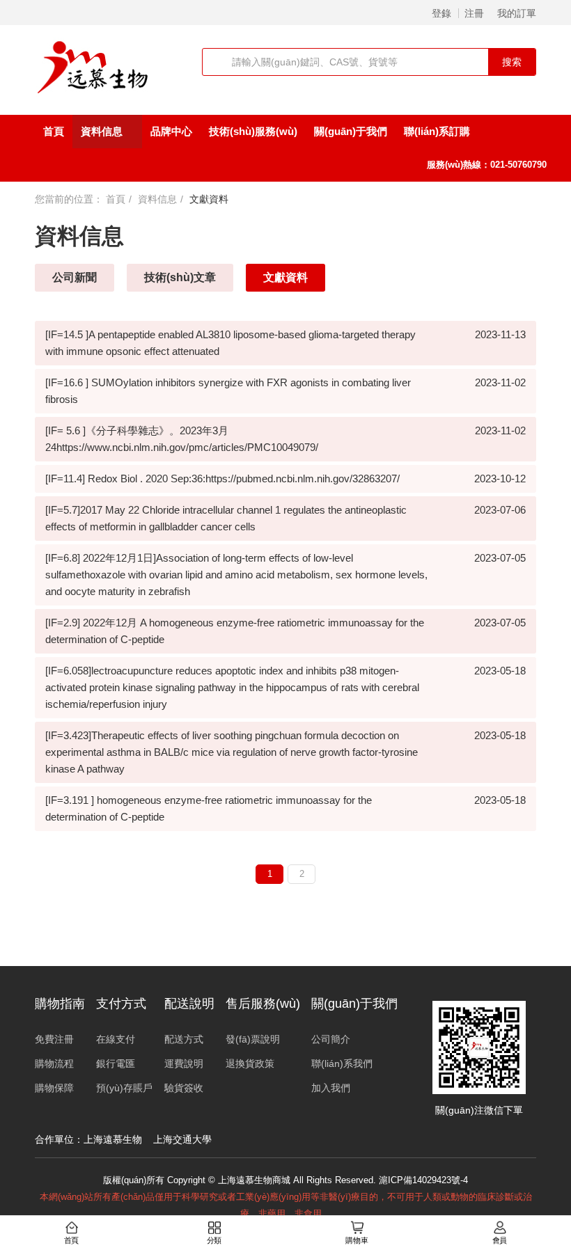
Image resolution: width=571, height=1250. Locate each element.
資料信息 (103, 131)
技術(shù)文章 (180, 277)
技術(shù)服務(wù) (253, 131)
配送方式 (183, 1039)
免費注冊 (54, 1039)
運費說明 (183, 1063)
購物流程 (54, 1063)
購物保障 (54, 1087)
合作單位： (59, 1139)
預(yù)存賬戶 (124, 1087)
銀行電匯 (115, 1063)
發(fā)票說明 (253, 1039)
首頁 (53, 131)
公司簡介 (330, 1039)
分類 (214, 1240)
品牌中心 (171, 131)
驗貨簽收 (183, 1087)
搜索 (512, 62)
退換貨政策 (250, 1063)
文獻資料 (285, 277)
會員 (500, 1240)
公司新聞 (74, 277)
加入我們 (330, 1087)
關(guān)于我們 (350, 131)
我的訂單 (516, 13)
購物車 (356, 1240)
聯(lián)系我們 (342, 1063)
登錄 (441, 13)
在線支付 (115, 1039)
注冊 (474, 13)
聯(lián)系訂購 (437, 131)
